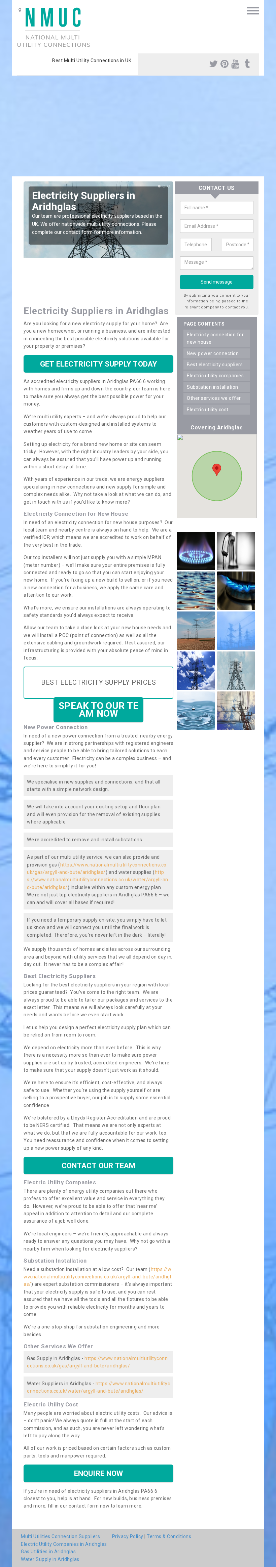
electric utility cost (208, 409)
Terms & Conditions (169, 1536)
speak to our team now (98, 709)
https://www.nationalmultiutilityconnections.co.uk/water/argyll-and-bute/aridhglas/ (97, 880)
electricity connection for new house (215, 338)
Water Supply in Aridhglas (50, 1559)
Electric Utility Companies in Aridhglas (64, 1544)
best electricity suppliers (215, 364)
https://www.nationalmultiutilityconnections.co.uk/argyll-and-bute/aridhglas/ (97, 1277)
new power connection (213, 353)
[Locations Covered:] (20, 10)
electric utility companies (215, 375)
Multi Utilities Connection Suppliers (60, 1536)
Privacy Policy (127, 1536)
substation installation (212, 387)
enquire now (98, 1473)
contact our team (99, 1165)
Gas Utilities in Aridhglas (48, 1551)
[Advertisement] (138, 126)
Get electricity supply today (98, 363)
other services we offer (214, 398)
